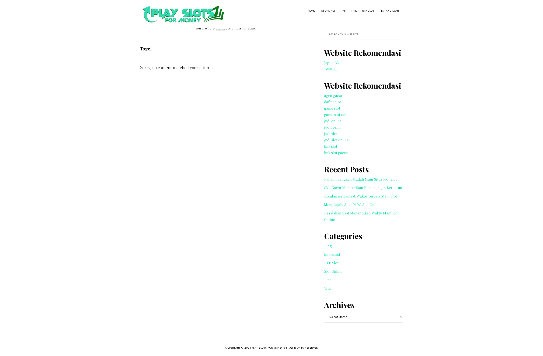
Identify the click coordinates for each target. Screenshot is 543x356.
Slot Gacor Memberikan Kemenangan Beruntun (363, 187)
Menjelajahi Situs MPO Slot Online (352, 204)
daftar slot (332, 101)
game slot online (337, 114)
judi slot (330, 133)
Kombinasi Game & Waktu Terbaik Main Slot (360, 196)
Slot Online (333, 271)
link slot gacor (336, 152)
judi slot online (336, 140)
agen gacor (333, 95)
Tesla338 (331, 69)
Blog (328, 245)
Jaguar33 (331, 62)
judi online (333, 120)
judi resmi (332, 127)
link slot (330, 146)
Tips (327, 279)
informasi (332, 254)
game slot (332, 108)
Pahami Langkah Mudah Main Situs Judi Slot (360, 179)
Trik (327, 288)
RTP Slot (331, 262)
